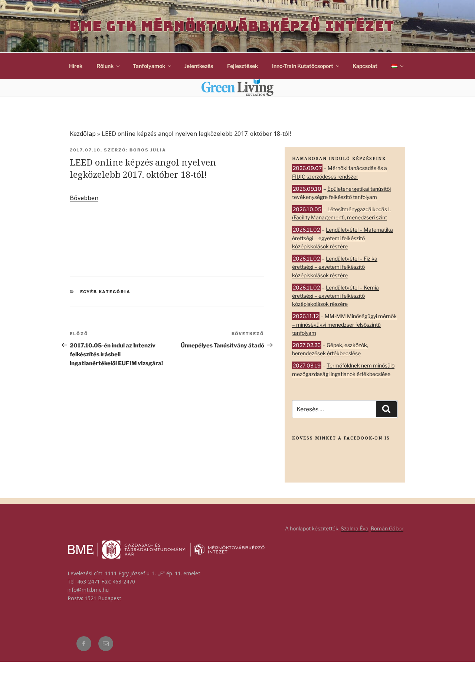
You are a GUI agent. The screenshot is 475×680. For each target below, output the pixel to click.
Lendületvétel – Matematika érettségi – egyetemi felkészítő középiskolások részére (342, 237)
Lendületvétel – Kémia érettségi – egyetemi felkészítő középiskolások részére (335, 295)
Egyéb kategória (105, 291)
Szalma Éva (354, 528)
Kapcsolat (365, 66)
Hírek (75, 66)
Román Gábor (387, 528)
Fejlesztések (242, 66)
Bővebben (84, 198)
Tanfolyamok (149, 66)
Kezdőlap (83, 134)
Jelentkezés (198, 66)
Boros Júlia (148, 150)
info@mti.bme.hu (88, 589)
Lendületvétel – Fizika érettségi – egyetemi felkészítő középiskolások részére (334, 266)
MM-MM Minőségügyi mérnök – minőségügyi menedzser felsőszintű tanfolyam (344, 324)
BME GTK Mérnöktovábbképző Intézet (232, 26)
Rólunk (105, 66)
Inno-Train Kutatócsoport (302, 66)
